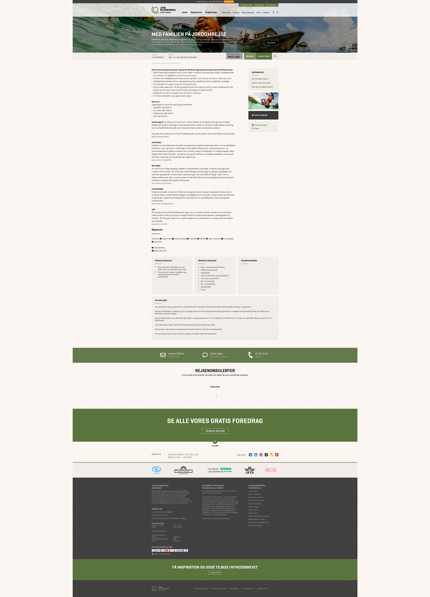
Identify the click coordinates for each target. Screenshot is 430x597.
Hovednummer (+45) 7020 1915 (183, 454)
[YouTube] (276, 454)
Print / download (261, 125)
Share (257, 128)
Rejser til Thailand (254, 494)
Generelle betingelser (201, 588)
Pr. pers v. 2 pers (234, 54)
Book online (226, 12)
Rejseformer (196, 12)
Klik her (184, 518)
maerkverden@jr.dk (167, 512)
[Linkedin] (255, 454)
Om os (259, 12)
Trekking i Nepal (253, 507)
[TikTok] (266, 454)
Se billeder (271, 42)
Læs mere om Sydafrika (161, 160)
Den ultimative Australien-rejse (258, 522)
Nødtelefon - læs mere (180, 457)
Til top (215, 445)
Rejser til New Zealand (255, 526)
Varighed (155, 55)
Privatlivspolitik (248, 588)
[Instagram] (261, 454)
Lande (184, 12)
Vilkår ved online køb (219, 588)
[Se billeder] (263, 101)
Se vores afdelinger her (159, 531)
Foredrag (236, 12)
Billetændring (234, 588)
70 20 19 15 (272, 5)
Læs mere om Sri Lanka (161, 183)
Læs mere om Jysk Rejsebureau (177, 503)
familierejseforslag (188, 84)
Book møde (260, 5)
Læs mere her (229, 1)
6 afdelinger (221, 78)
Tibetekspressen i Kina (255, 497)
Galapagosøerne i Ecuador (256, 519)
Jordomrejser (252, 491)
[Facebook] (250, 454)
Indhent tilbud (247, 5)
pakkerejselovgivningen (186, 75)
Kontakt (266, 12)
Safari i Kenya (252, 510)
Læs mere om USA (159, 224)
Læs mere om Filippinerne (162, 203)
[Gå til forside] (163, 10)
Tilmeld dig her (215, 431)
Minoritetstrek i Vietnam (256, 500)
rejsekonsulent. (162, 136)
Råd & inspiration (248, 12)
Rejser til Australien (254, 504)
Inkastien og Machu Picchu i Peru (259, 516)
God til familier (261, 115)
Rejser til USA (252, 513)
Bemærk (171, 55)
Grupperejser (211, 12)
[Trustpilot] (271, 454)
